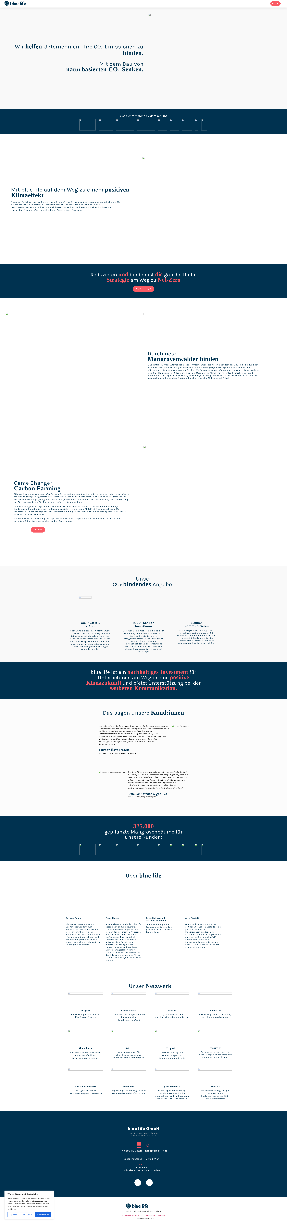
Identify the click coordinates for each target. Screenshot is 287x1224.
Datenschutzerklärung (132, 1215)
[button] (79, 740)
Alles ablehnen (27, 1215)
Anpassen (13, 1215)
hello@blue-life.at (156, 1150)
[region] (29, 1205)
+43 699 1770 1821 (131, 1150)
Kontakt (161, 1215)
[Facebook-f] (137, 1182)
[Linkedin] (149, 1182)
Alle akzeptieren (43, 1215)
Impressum (150, 1215)
